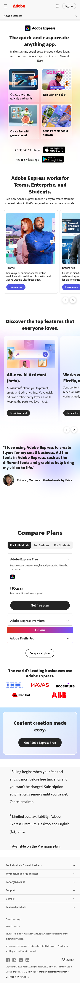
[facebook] (8, 960)
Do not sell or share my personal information (46, 971)
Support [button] (10, 890)
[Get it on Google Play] (51, 159)
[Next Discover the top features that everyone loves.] (74, 430)
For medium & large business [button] (22, 873)
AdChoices (24, 976)
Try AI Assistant (18, 413)
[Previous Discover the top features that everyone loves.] (67, 430)
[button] (58, 6)
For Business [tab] (41, 545)
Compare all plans (40, 653)
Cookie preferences (14, 971)
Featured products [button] (16, 906)
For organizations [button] (15, 881)
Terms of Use (64, 966)
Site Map (10, 976)
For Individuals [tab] (19, 545)
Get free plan (40, 605)
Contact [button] (10, 898)
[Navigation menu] (5, 6)
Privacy (52, 966)
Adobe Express (13, 16)
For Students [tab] (62, 545)
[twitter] (21, 960)
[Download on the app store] (53, 150)
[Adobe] (18, 6)
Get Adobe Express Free (40, 743)
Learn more (15, 287)
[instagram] (14, 960)
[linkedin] (27, 960)
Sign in (69, 5)
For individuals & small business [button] (24, 865)
